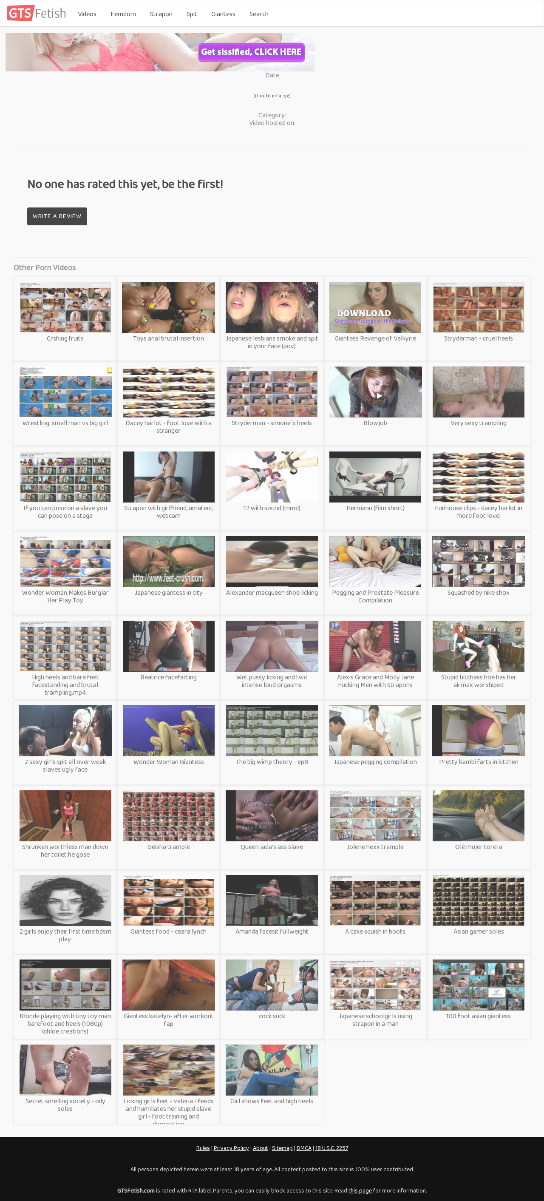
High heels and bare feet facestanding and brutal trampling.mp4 (65, 684)
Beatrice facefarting (168, 677)
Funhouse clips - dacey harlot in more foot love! (478, 511)
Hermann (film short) (375, 508)
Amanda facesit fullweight (272, 931)
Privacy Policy (231, 1148)
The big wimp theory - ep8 (271, 762)
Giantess (223, 14)
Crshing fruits (65, 338)
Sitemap (282, 1148)
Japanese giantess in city (169, 592)
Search (259, 14)
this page (360, 1190)
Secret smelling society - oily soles (65, 1104)
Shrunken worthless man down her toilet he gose (65, 850)
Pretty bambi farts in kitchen (478, 762)
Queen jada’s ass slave (272, 847)
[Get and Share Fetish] (38, 19)
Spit (192, 14)
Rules (203, 1148)
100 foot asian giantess (478, 1016)
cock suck (272, 1016)
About (260, 1148)
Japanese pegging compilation (375, 762)
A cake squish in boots (375, 931)
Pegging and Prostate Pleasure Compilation (375, 596)
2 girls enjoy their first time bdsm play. (65, 935)
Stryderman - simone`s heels (272, 423)
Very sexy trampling (478, 423)
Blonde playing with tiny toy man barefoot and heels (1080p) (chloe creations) (65, 1023)
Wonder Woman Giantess (168, 762)
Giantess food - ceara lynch (168, 931)
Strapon (161, 14)
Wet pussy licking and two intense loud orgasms (272, 681)
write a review (57, 216)
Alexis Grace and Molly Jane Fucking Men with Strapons (375, 681)
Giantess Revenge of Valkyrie (375, 338)
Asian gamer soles (478, 931)
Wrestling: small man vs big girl (65, 423)
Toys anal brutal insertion (168, 338)
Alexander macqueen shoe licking (272, 592)
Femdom (123, 14)
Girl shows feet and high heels (271, 1101)
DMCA (304, 1148)
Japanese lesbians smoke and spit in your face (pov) (272, 342)
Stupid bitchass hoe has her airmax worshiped (478, 681)
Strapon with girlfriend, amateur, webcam (168, 511)
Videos (87, 14)
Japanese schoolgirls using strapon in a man (375, 1019)
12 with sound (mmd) (272, 508)
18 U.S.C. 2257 (331, 1148)
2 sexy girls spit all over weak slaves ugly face (65, 765)
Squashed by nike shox (479, 592)
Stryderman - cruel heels (478, 338)
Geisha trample (168, 847)
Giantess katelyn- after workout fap (169, 1019)
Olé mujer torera (478, 847)
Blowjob (375, 423)
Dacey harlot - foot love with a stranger (168, 426)
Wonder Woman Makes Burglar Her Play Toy (65, 596)
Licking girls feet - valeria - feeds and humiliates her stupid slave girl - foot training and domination (169, 1112)
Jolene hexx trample (375, 847)
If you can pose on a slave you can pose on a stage (65, 511)
